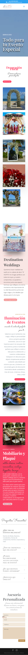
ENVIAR (21, 640)
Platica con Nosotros (19, 379)
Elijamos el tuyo (7, 81)
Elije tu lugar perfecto (10, 300)
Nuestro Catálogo (7, 504)
